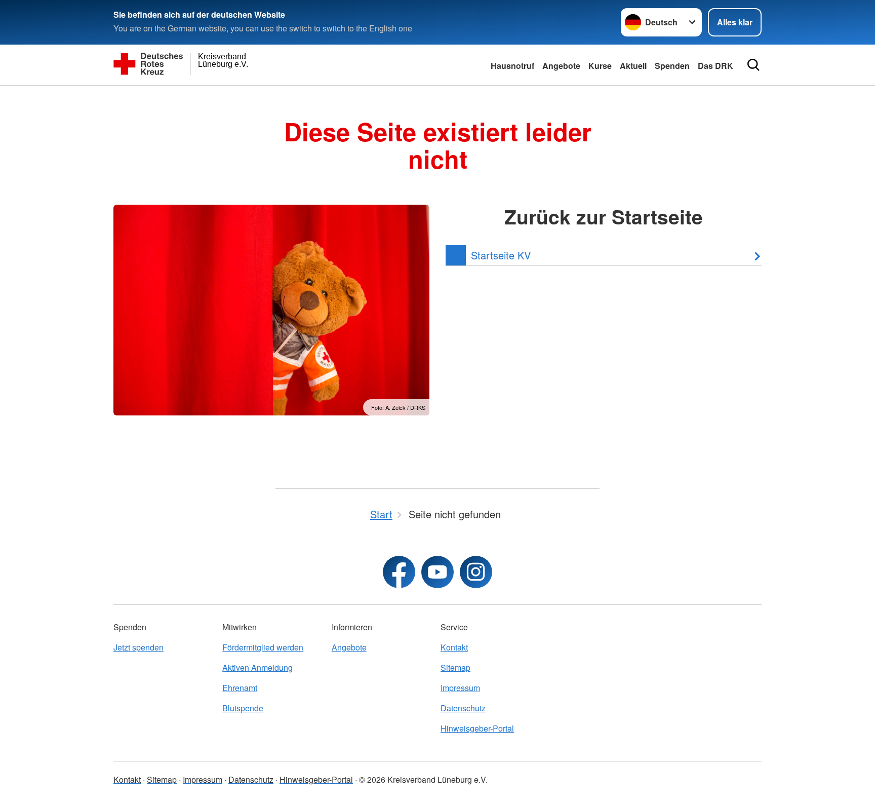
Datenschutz (463, 708)
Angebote (561, 65)
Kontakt (454, 647)
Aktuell (633, 65)
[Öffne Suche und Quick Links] (753, 65)
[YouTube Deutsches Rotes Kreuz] (437, 572)
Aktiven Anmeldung (257, 667)
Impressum (460, 688)
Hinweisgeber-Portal (477, 728)
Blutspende (242, 708)
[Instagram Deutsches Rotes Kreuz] (476, 572)
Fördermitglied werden (262, 647)
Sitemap (455, 667)
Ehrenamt (239, 688)
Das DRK (715, 65)
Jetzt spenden (138, 647)
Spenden (672, 65)
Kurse (600, 65)
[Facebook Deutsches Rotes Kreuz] (399, 572)
